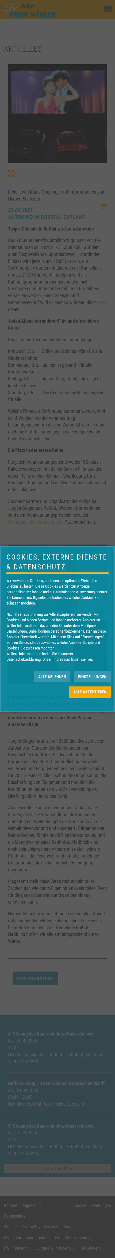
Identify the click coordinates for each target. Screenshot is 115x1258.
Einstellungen (92, 676)
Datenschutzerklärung (23, 659)
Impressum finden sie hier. (72, 659)
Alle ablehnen (52, 676)
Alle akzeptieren (90, 692)
